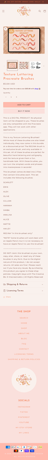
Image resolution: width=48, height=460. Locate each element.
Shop (24, 328)
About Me (24, 333)
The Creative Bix (20, 453)
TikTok (24, 412)
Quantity (6, 93)
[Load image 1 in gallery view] (12, 65)
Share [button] (8, 297)
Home (24, 323)
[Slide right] (43, 66)
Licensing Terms (24, 354)
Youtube (24, 422)
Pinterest (24, 417)
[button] (3, 11)
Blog (24, 339)
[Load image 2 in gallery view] (24, 65)
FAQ (24, 344)
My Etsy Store (24, 427)
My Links (24, 433)
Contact (24, 349)
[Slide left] (4, 66)
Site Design (37, 453)
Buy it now (24, 111)
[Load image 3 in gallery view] (35, 65)
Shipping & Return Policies (24, 359)
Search (24, 318)
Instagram (24, 407)
